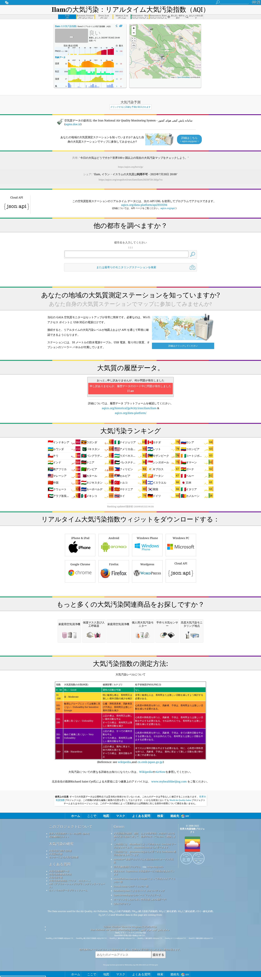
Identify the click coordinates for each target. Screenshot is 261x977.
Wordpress (147, 564)
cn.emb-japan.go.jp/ (150, 762)
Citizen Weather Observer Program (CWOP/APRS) (129, 926)
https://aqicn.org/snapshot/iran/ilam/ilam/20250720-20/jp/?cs (131, 179)
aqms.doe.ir (73, 124)
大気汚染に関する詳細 (60, 850)
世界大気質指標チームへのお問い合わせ (69, 833)
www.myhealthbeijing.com (169, 781)
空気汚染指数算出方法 (60, 874)
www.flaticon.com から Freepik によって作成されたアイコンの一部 (144, 880)
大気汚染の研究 (61, 843)
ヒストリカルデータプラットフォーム (68, 890)
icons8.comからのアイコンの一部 (131, 886)
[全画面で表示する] (120, 26)
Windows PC (181, 538)
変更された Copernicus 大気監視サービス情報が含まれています (144, 873)
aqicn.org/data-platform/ (130, 413)
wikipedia (124, 762)
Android (113, 538)
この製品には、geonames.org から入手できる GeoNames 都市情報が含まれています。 (145, 853)
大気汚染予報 (56, 877)
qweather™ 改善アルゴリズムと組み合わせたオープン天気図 (144, 861)
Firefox (113, 564)
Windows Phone (147, 538)
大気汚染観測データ (59, 871)
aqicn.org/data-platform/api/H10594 (144, 205)
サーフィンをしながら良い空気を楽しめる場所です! (140, 899)
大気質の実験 (56, 853)
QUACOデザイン (122, 903)
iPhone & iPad (80, 538)
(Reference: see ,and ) (129, 723)
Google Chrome (80, 564)
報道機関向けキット (59, 836)
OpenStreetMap (183, 77)
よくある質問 (59, 864)
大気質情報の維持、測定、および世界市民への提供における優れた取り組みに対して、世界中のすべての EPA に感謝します (145, 836)
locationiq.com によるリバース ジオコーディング (139, 890)
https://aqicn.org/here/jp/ (130, 166)
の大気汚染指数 (65, 26)
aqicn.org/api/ (167, 208)
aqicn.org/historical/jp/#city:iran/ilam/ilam (129, 408)
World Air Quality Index (180, 800)
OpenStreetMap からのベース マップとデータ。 (138, 895)
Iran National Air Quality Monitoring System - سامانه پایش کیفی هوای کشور (129, 929)
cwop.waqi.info (155, 866)
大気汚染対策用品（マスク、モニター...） (70, 880)
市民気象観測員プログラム (127, 866)
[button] (161, 56)
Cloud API (180, 563)
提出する (158, 954)
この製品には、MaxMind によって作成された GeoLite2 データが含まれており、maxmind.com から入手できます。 (145, 846)
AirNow (160, 772)
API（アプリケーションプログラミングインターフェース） (77, 885)
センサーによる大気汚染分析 (63, 857)
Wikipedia (146, 772)
